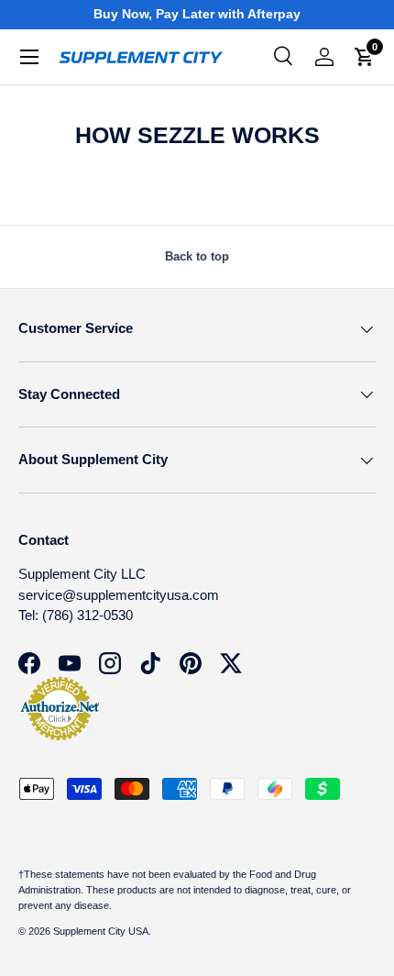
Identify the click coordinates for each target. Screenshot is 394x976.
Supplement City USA (100, 931)
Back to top (197, 256)
